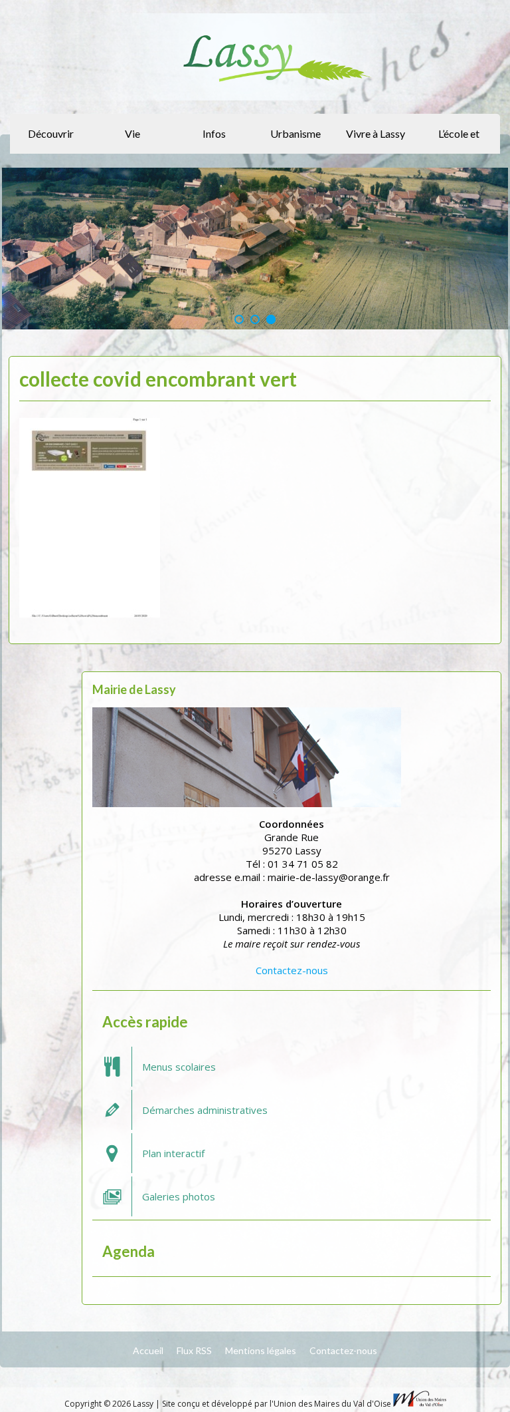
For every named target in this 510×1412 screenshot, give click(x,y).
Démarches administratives (205, 1110)
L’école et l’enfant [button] (458, 140)
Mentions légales (260, 1350)
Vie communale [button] (130, 140)
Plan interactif (173, 1153)
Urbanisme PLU (295, 140)
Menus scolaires (179, 1066)
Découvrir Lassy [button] (51, 140)
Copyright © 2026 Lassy (109, 1403)
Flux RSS (194, 1350)
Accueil (148, 1350)
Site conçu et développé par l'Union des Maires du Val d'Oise (276, 1403)
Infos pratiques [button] (212, 140)
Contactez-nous (292, 970)
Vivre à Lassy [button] (375, 133)
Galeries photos (178, 1196)
